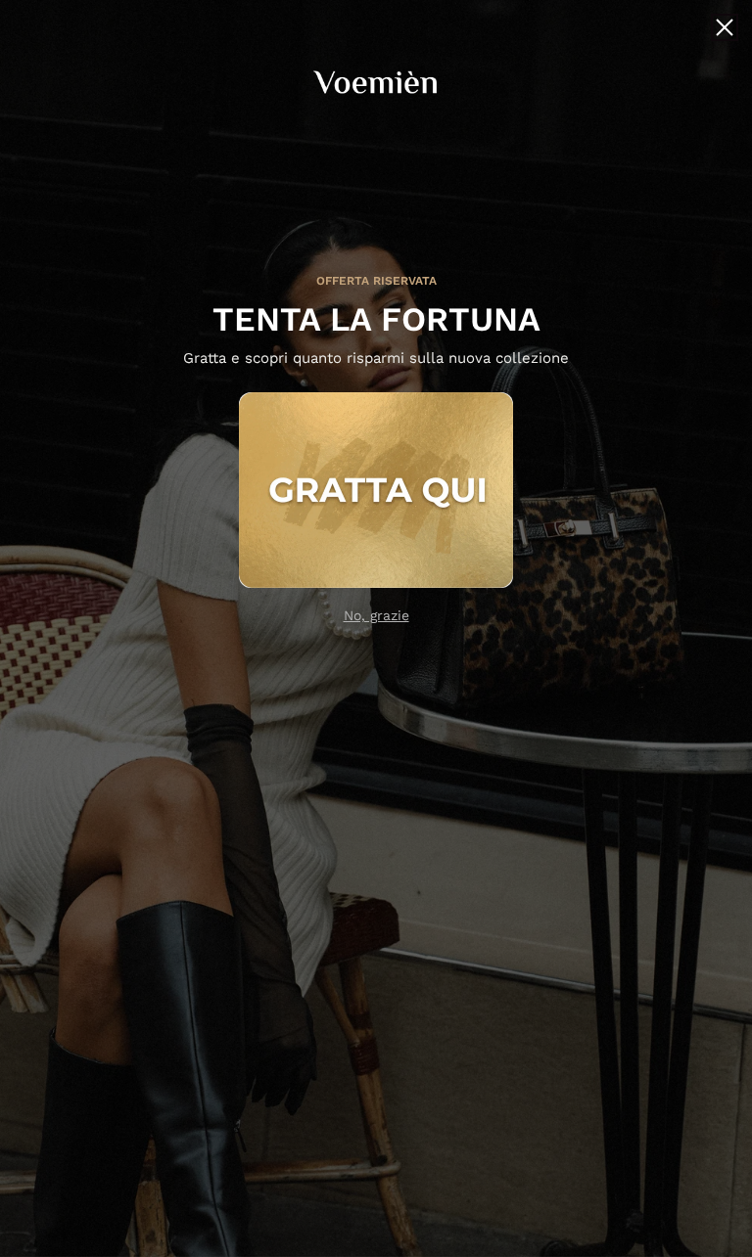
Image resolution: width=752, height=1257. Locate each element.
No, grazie (376, 615)
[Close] (724, 27)
